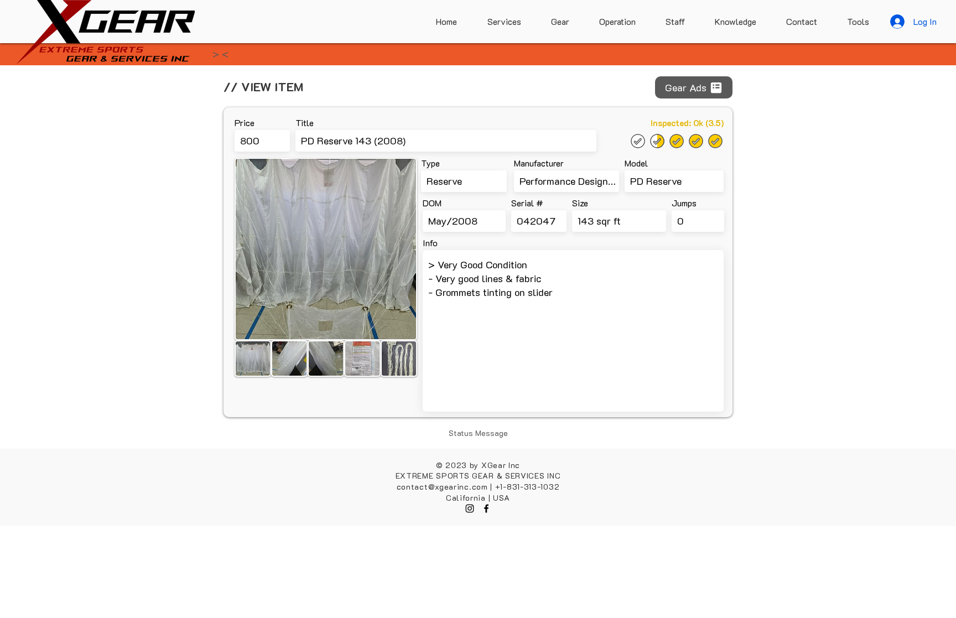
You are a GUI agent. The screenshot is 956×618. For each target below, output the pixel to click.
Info (430, 242)
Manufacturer (539, 163)
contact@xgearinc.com (442, 486)
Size (580, 203)
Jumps (684, 203)
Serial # (527, 203)
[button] (851, 21)
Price (244, 122)
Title (304, 122)
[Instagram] (469, 508)
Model (636, 163)
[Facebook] (486, 508)
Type (430, 163)
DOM (432, 203)
